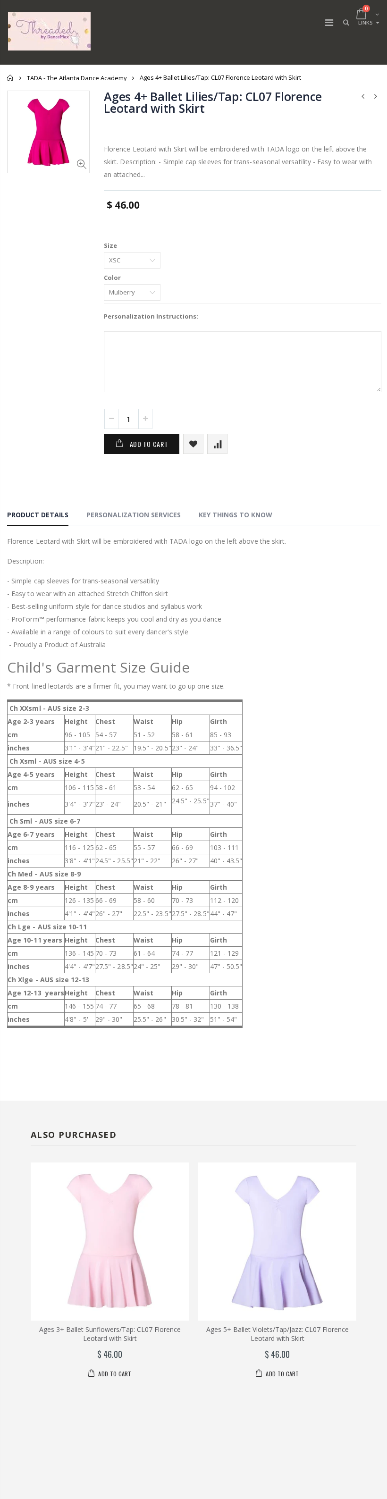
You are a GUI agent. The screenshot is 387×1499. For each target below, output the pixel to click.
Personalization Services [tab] (133, 514)
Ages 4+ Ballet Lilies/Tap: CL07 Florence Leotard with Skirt (213, 102)
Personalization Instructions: (151, 316)
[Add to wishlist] (193, 444)
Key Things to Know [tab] (235, 514)
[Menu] (329, 22)
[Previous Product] (363, 96)
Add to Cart (149, 444)
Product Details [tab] (37, 514)
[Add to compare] (217, 444)
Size (110, 245)
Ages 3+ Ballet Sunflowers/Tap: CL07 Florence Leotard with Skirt (110, 1334)
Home (10, 78)
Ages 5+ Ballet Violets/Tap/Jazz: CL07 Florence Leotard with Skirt (277, 1334)
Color (112, 277)
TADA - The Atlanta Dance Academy (77, 78)
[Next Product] (375, 96)
